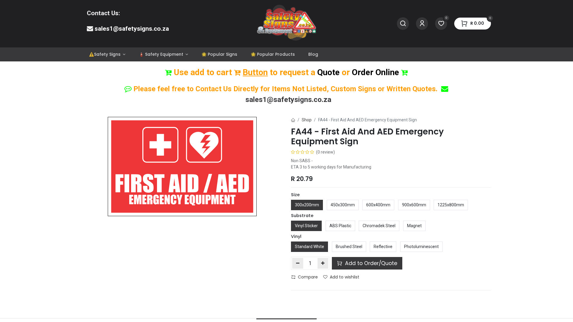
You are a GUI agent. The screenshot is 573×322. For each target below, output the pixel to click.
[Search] (403, 23)
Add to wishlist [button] (344, 277)
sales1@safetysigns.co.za (132, 28)
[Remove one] (297, 263)
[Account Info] (422, 23)
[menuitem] (107, 54)
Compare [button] (308, 277)
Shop (307, 119)
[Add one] (323, 263)
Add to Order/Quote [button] (370, 263)
